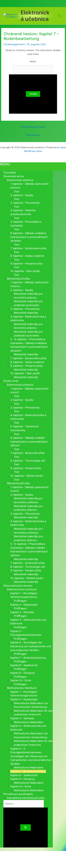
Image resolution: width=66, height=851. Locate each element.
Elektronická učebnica (35, 15)
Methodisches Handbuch (22, 687)
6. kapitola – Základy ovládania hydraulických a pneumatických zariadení (29, 237)
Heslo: (33, 61)
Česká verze (10, 380)
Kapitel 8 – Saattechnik (24, 665)
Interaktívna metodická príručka (26, 797)
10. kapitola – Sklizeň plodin (26, 475)
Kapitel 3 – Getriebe (22, 612)
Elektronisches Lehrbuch (22, 589)
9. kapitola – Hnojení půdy (25, 468)
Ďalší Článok (33, 135)
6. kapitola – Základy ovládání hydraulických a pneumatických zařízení (29, 441)
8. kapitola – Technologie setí (27, 460)
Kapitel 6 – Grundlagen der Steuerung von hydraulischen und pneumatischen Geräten (30, 646)
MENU (5, 164)
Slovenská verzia (13, 176)
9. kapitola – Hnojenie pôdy (26, 263)
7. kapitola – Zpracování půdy (27, 452)
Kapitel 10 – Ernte (20, 680)
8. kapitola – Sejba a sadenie (27, 255)
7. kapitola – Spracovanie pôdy (28, 248)
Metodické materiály (26, 312)
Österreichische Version (17, 585)
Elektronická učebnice (20, 384)
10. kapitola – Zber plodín (25, 271)
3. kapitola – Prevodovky (25, 202)
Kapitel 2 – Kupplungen (24, 604)
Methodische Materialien (28, 722)
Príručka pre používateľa (18, 794)
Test (16, 191)
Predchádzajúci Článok (32, 127)
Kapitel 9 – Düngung (22, 672)
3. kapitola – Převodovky (25, 407)
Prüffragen (20, 600)
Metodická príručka (18, 278)
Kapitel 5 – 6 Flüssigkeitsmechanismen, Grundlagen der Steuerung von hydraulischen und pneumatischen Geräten (31, 756)
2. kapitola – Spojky (21, 195)
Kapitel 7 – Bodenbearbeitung (28, 657)
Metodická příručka (18, 483)
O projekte (9, 172)
